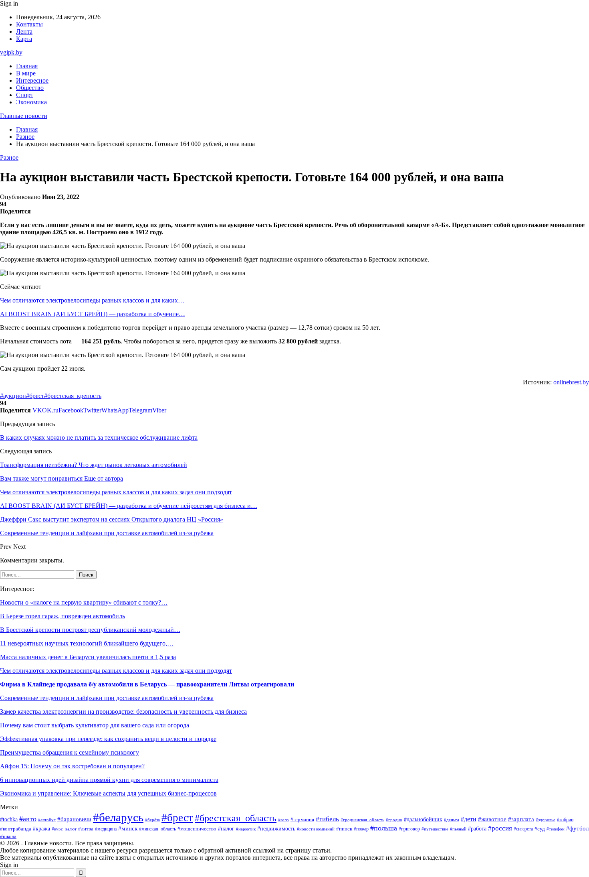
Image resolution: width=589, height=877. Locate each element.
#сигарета (523, 829)
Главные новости (23, 115)
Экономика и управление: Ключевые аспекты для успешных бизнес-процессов (108, 793)
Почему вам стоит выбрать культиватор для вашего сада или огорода (94, 725)
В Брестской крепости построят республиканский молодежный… (90, 629)
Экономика (31, 102)
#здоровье (545, 819)
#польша (383, 828)
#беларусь (118, 817)
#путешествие (435, 828)
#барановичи (74, 819)
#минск (127, 828)
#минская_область (157, 829)
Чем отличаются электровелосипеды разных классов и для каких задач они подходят (116, 670)
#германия (302, 819)
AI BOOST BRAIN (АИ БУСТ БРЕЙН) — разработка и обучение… (92, 314)
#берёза (152, 819)
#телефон (556, 828)
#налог (226, 829)
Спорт (24, 94)
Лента (24, 31)
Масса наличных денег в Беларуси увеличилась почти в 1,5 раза (88, 657)
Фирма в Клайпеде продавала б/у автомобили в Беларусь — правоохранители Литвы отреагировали (147, 684)
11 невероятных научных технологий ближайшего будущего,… (86, 643)
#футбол (577, 828)
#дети (468, 819)
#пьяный (458, 828)
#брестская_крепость (72, 395)
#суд (540, 829)
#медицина (106, 829)
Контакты (29, 24)
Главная (27, 66)
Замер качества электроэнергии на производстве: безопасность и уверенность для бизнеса (123, 711)
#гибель (327, 819)
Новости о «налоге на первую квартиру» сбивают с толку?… (83, 602)
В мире (26, 73)
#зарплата (521, 819)
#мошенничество (197, 829)
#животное (492, 819)
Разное (9, 157)
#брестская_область (235, 817)
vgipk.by (11, 52)
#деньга (451, 819)
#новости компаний (316, 828)
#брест (35, 395)
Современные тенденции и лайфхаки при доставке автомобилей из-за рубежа (107, 697)
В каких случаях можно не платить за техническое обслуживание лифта (99, 437)
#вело (283, 819)
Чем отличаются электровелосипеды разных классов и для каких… (92, 300)
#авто (27, 819)
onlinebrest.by (571, 382)
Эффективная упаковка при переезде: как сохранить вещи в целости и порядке (108, 738)
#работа (477, 828)
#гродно (394, 819)
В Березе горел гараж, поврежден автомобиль (62, 616)
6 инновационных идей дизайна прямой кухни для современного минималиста (109, 779)
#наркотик (246, 828)
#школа (8, 836)
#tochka (9, 819)
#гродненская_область (362, 820)
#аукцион (13, 395)
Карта (24, 38)
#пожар (361, 829)
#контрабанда (15, 829)
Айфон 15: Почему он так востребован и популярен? (72, 766)
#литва (85, 829)
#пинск (344, 829)
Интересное (32, 80)
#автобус (47, 820)
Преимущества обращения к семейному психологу (69, 752)
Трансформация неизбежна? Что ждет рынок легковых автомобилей (93, 464)
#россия (500, 828)
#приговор (409, 829)
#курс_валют (64, 828)
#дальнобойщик (423, 819)
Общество (30, 87)
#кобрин (565, 819)
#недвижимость (276, 829)
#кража (41, 829)
